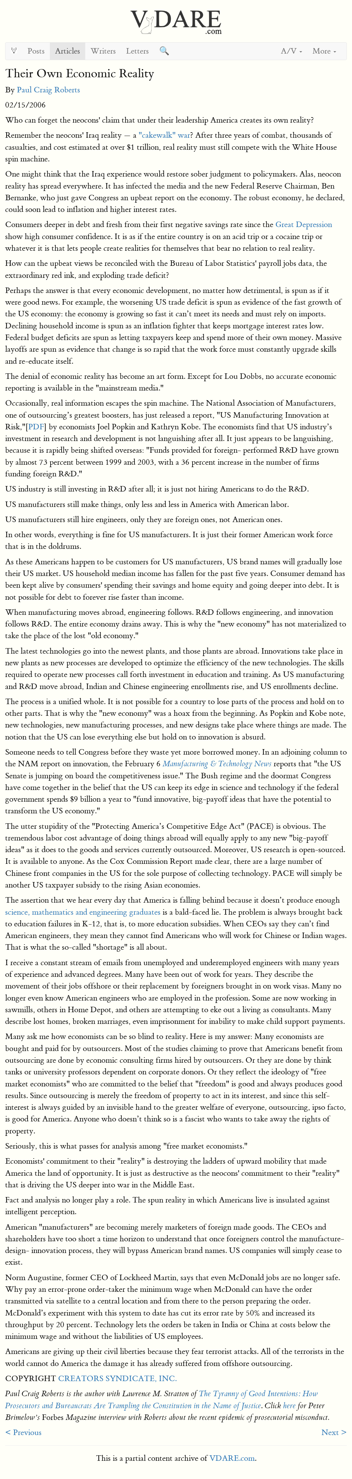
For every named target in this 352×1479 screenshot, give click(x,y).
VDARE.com (232, 1458)
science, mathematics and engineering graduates (83, 912)
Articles (67, 51)
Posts (36, 51)
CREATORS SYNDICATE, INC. (117, 1379)
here (289, 1406)
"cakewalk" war (164, 135)
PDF (36, 427)
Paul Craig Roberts (48, 90)
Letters (137, 51)
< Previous (23, 1432)
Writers (103, 51)
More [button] (322, 51)
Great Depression (303, 224)
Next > (334, 1432)
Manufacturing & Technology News (217, 764)
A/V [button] (290, 51)
